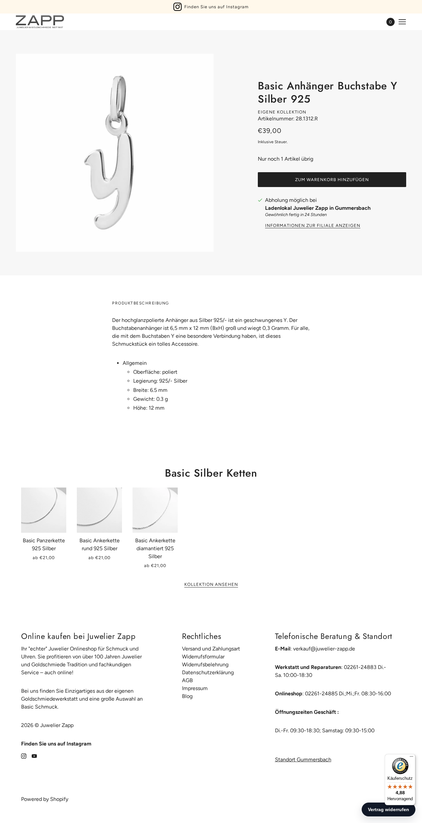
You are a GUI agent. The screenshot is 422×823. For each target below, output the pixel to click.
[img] (23, 755)
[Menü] (411, 758)
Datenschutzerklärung (208, 672)
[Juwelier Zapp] (40, 22)
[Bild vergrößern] (115, 153)
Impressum (195, 688)
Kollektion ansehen (211, 584)
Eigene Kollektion (282, 112)
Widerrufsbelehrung (205, 664)
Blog (187, 696)
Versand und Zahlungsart (211, 649)
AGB (187, 680)
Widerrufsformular (203, 656)
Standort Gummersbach (303, 759)
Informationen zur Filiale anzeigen (312, 225)
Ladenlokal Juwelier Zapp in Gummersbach (318, 208)
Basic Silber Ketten (211, 473)
